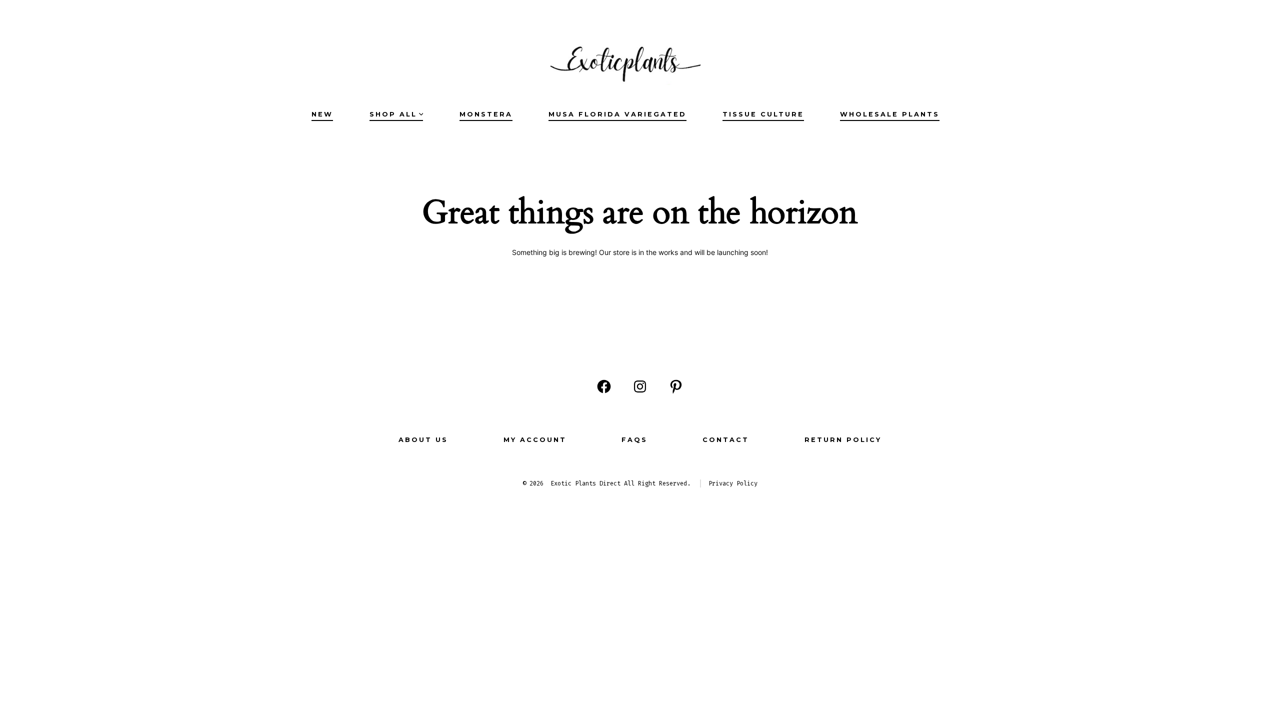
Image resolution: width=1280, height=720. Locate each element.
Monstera (486, 114)
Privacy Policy (733, 484)
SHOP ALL (393, 114)
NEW (322, 114)
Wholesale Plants (890, 114)
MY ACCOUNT (535, 440)
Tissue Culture (763, 114)
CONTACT (725, 440)
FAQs (635, 440)
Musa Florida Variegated (617, 114)
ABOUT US (423, 440)
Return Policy (843, 440)
